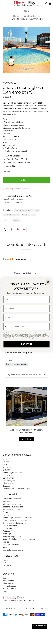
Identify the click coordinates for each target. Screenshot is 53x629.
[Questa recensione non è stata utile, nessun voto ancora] (45, 374)
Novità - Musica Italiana (11, 215)
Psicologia (7, 534)
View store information (13, 202)
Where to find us (9, 589)
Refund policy (8, 581)
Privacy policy (8, 583)
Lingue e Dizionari (10, 526)
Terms (39, 338)
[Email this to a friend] (24, 229)
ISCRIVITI (26, 344)
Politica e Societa (10, 531)
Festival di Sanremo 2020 (23, 210)
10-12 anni (7, 467)
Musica (37, 210)
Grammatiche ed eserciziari (14, 523)
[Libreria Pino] (26, 3)
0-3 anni (6, 459)
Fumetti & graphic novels (13, 472)
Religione (6, 486)
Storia (5, 547)
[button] (16, 189)
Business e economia (11, 509)
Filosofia (6, 515)
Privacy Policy (32, 338)
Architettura (7, 501)
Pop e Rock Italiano (31, 16)
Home (16, 16)
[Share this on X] (5, 229)
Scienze (6, 542)
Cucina (5, 512)
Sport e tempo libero (11, 545)
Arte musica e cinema (12, 504)
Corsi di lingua (9, 528)
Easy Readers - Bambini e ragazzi (17, 489)
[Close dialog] (48, 282)
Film (4, 563)
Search (5, 578)
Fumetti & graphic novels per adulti (17, 518)
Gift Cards (7, 565)
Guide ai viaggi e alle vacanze (15, 520)
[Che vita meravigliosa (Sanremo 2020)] (26, 50)
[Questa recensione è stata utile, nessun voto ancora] (40, 374)
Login (5, 591)
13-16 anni (7, 470)
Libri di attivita (8, 478)
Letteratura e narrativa (12, 499)
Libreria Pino (12, 608)
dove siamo (26, 439)
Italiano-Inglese (9, 481)
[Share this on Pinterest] (17, 229)
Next (26, 11)
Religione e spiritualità (12, 536)
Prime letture (8, 483)
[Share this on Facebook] (11, 229)
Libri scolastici (9, 475)
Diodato (15, 220)
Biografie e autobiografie (13, 507)
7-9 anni (6, 464)
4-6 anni (6, 462)
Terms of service (9, 586)
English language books (13, 550)
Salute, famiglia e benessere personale (19, 539)
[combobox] (8, 326)
